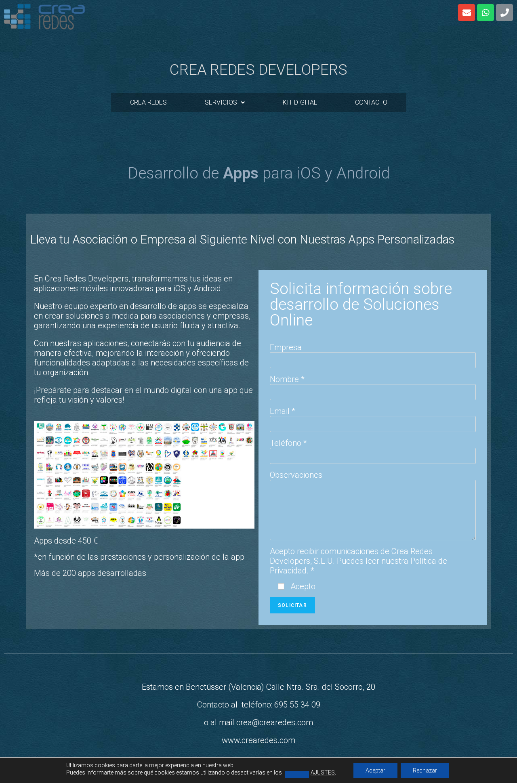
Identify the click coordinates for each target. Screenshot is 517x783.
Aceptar (375, 770)
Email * (282, 411)
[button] (225, 102)
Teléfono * (288, 443)
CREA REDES (148, 102)
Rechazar (425, 770)
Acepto (301, 586)
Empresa (286, 347)
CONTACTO (371, 102)
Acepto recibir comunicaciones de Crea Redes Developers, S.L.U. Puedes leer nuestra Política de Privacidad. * (358, 560)
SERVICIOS (221, 102)
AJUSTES (323, 772)
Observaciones (296, 475)
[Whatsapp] (485, 12)
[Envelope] (466, 12)
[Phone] (504, 12)
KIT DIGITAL (300, 102)
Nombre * (287, 379)
